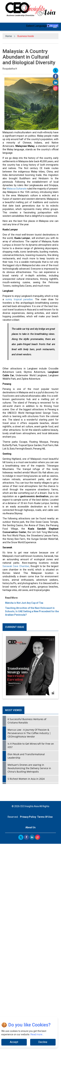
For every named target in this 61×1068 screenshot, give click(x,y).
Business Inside (25, 36)
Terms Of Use (45, 816)
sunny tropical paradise (19, 299)
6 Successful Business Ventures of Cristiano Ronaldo (27, 721)
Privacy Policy (28, 816)
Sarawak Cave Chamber (16, 566)
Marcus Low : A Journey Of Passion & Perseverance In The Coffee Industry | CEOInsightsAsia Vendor (29, 733)
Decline (42, 1042)
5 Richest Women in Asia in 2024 (26, 778)
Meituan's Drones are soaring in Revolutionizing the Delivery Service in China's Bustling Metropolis (29, 768)
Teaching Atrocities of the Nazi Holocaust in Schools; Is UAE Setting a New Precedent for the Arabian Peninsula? (32, 611)
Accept (14, 1042)
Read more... (37, 1034)
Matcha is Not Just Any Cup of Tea (24, 602)
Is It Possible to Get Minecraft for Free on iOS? (31, 745)
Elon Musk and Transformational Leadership (26, 756)
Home (8, 36)
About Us (30, 827)
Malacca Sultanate (16, 188)
